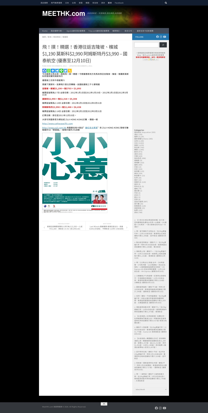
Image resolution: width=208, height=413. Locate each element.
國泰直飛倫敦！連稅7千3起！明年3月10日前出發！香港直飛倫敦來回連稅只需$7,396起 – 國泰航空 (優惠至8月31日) (150, 289)
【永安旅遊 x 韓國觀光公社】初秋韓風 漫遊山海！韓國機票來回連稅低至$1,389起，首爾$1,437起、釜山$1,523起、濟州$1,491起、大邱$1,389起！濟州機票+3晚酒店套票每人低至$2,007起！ (150, 342)
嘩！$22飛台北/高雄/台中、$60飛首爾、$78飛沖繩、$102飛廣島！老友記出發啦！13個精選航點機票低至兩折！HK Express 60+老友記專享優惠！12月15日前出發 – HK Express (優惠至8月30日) (149, 266)
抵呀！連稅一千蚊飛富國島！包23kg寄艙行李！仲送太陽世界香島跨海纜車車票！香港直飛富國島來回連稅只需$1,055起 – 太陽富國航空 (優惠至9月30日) (150, 299)
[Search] (163, 44)
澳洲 (103, 2)
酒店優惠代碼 (56, 30)
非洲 (136, 195)
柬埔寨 (137, 162)
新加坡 (95, 2)
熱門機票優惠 (56, 2)
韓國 (87, 2)
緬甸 (136, 188)
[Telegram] (57, 71)
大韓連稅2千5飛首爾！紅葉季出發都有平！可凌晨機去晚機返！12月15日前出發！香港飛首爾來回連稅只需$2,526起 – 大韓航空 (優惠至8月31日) (150, 279)
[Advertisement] (150, 78)
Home (45, 30)
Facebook (119, 2)
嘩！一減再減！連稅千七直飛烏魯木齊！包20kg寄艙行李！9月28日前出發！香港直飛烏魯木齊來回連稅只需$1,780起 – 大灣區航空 (150, 377)
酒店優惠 (44, 2)
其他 (136, 212)
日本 (67, 2)
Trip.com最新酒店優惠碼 (98, 30)
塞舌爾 (137, 191)
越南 (136, 165)
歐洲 (110, 2)
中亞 (136, 193)
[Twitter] (65, 71)
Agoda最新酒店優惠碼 (76, 30)
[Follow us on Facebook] (157, 36)
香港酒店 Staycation (142, 132)
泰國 (81, 2)
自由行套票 (138, 201)
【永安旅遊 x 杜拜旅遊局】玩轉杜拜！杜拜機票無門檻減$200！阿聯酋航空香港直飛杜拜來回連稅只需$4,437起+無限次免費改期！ (150, 319)
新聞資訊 (137, 206)
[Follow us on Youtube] (164, 36)
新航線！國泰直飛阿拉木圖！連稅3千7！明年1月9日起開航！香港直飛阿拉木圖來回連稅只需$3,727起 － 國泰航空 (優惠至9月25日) (150, 366)
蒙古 (136, 197)
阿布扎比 (137, 186)
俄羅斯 (65, 37)
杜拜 (136, 178)
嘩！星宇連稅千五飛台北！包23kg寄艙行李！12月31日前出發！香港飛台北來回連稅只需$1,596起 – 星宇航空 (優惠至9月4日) (150, 234)
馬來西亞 (57, 37)
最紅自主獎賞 (91, 127)
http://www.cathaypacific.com (57, 123)
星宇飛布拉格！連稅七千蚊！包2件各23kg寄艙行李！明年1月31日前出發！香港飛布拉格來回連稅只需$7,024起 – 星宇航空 (150, 355)
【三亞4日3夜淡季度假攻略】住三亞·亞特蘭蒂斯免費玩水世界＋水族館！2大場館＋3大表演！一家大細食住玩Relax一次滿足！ (150, 223)
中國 (136, 156)
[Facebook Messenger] (53, 71)
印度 (136, 167)
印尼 (136, 169)
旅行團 (137, 204)
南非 (136, 180)
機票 (44, 37)
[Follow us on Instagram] (161, 36)
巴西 (136, 199)
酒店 (136, 134)
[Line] (61, 71)
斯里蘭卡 (137, 175)
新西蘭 (137, 171)
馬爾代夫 (137, 182)
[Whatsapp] (48, 71)
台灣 (74, 2)
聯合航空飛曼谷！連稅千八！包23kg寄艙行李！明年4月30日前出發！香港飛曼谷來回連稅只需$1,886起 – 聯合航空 (150, 244)
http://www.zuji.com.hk (54, 127)
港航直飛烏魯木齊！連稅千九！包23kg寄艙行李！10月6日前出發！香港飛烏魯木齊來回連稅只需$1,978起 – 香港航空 (150, 309)
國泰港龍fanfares (141, 139)
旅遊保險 (137, 208)
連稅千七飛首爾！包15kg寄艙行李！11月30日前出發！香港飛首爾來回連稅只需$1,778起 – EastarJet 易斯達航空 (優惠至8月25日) (150, 330)
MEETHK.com (63, 13)
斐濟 (136, 184)
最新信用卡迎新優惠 (145, 30)
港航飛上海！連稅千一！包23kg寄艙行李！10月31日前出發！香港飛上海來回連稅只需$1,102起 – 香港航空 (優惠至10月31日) (150, 254)
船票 (136, 210)
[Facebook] (44, 71)
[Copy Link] (70, 71)
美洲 (136, 173)
